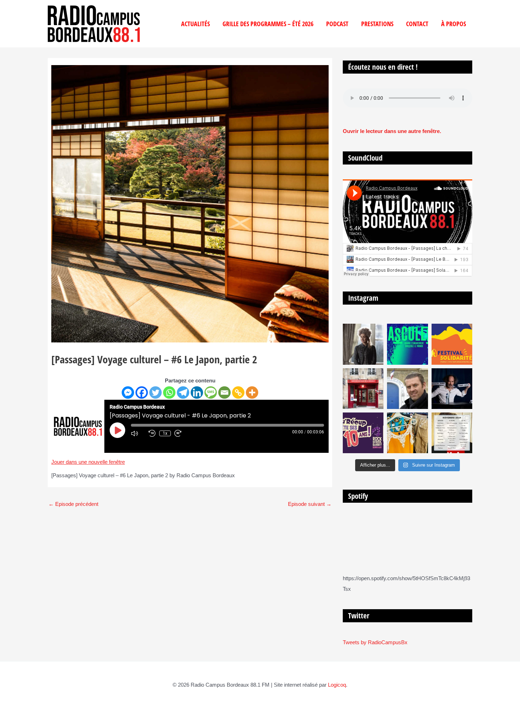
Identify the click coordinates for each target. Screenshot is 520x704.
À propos (453, 23)
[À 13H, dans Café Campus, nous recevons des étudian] (407, 432)
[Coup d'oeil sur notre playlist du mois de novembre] (452, 432)
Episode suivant (309, 504)
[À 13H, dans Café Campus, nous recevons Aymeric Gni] (363, 388)
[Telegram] (183, 392)
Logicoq (337, 685)
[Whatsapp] (169, 392)
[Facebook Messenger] (128, 392)
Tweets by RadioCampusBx (375, 642)
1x (165, 433)
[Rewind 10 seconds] (152, 433)
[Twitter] (155, 392)
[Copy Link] (238, 392)
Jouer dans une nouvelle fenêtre (88, 462)
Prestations (377, 23)
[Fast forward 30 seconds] (181, 433)
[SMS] (210, 392)
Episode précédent (73, 504)
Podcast (337, 23)
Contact (417, 23)
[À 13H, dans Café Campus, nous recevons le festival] (407, 344)
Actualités (195, 23)
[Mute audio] (138, 433)
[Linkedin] (197, 392)
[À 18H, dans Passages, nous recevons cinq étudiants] (452, 344)
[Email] (224, 392)
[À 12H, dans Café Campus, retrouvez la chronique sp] (407, 388)
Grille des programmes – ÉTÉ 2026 (268, 23)
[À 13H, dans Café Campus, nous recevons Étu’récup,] (363, 432)
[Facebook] (141, 392)
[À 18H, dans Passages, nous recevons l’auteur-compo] (452, 388)
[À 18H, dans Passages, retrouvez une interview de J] (363, 344)
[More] (252, 392)
